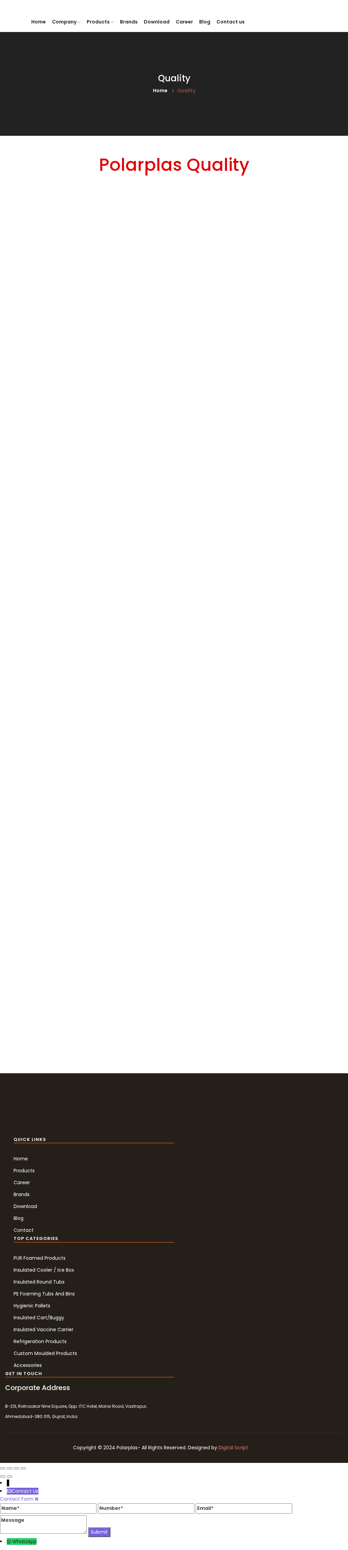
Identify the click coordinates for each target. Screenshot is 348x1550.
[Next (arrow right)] (9, 1476)
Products (99, 21)
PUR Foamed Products (40, 1258)
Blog (204, 21)
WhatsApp (24, 1541)
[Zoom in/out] (23, 1468)
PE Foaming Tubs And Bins (44, 1293)
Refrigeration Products (40, 1341)
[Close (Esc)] (2, 1468)
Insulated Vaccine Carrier (43, 1329)
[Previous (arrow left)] (2, 1476)
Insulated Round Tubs (39, 1281)
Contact (24, 1230)
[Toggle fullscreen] (16, 1468)
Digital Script (233, 1447)
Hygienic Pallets (32, 1305)
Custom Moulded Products (45, 1353)
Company (64, 21)
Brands (129, 21)
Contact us (230, 21)
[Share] (9, 1468)
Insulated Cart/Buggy (39, 1317)
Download (157, 21)
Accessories (28, 1365)
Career (184, 21)
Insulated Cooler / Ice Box (44, 1270)
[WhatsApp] (9, 1541)
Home (38, 21)
